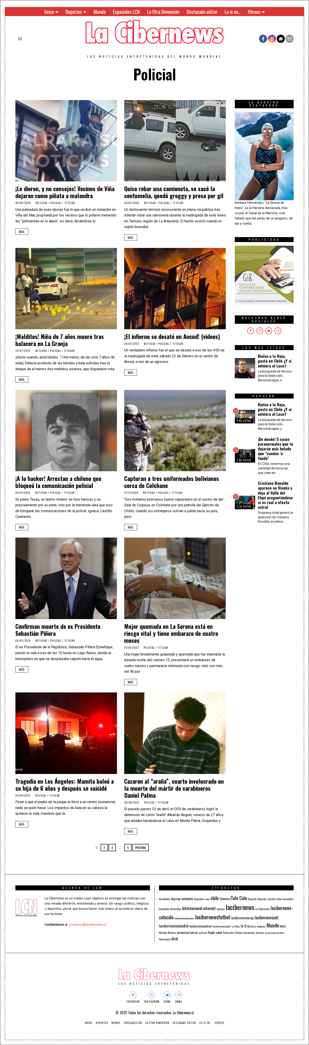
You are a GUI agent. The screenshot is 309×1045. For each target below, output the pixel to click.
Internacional (192, 908)
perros (194, 932)
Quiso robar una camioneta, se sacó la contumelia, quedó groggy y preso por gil (173, 192)
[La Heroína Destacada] (264, 156)
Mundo (100, 11)
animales (187, 898)
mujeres (261, 926)
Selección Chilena (233, 932)
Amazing (176, 898)
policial (203, 932)
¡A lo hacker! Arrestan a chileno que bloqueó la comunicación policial (58, 482)
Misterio (251, 926)
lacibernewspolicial (201, 926)
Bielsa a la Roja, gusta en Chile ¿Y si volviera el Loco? (275, 360)
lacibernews (240, 907)
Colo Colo (239, 897)
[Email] (289, 39)
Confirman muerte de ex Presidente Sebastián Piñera (57, 630)
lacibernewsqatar (221, 926)
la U (243, 926)
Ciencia (225, 898)
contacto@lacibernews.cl (87, 925)
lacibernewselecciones (184, 918)
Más (22, 231)
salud (219, 932)
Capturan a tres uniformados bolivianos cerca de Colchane (171, 482)
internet (209, 908)
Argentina (199, 899)
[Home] (281, 39)
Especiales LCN (126, 11)
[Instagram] (272, 39)
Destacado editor (202, 11)
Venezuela (164, 939)
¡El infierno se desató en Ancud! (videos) (172, 336)
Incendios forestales (170, 909)
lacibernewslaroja (242, 917)
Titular (69, 203)
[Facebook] (263, 39)
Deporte (252, 899)
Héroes (254, 11)
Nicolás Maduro (167, 932)
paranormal (183, 932)
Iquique (221, 909)
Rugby (211, 932)
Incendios (288, 899)
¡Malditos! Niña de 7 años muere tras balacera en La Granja (59, 340)
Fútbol (279, 899)
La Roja (236, 926)
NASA (283, 926)
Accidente (164, 899)
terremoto (249, 932)
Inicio (49, 11)
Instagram (151, 1001)
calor (207, 899)
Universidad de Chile (274, 932)
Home (167, 1001)
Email (179, 1001)
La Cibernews (262, 909)
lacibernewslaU (266, 917)
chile (215, 897)
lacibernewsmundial (174, 926)
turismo (260, 932)
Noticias (42, 203)
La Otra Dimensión (163, 11)
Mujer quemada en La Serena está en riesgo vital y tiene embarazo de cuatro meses (171, 633)
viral (174, 938)
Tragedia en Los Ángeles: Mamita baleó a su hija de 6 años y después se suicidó (64, 785)
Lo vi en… (233, 11)
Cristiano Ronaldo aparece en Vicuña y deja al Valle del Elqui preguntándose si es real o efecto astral (275, 495)
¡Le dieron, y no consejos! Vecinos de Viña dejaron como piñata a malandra (64, 192)
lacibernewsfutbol (212, 917)
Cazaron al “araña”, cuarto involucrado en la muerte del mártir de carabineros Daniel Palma (174, 788)
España (272, 899)
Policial (55, 203)
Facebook (133, 1001)
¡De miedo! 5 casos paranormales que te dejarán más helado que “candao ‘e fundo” (275, 448)
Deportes (74, 11)
